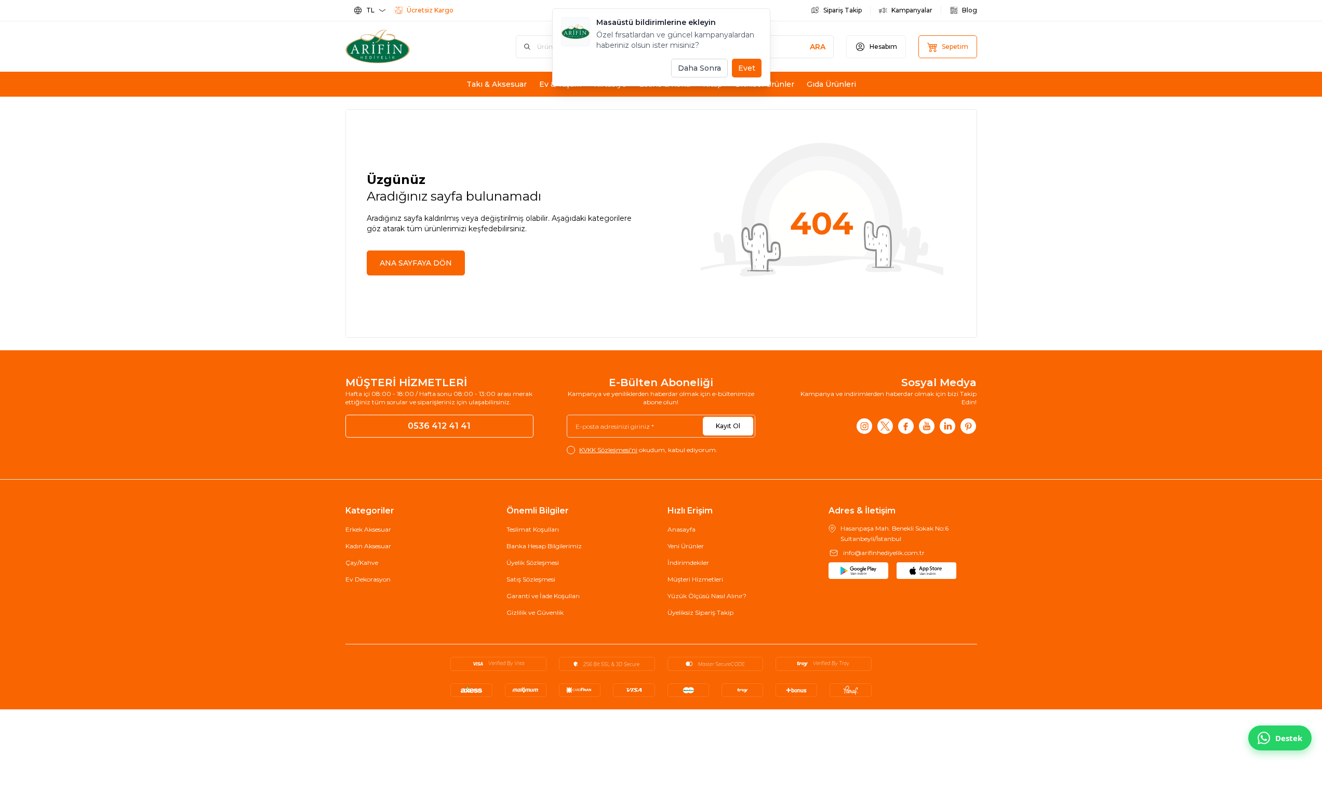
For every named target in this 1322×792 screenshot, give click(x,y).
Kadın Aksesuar (368, 546)
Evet (746, 68)
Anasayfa (681, 529)
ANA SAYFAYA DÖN (416, 263)
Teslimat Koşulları (532, 529)
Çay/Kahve (361, 562)
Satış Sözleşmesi (530, 579)
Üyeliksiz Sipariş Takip (700, 612)
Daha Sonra (699, 68)
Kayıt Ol (728, 426)
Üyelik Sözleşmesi (532, 562)
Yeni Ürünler (685, 546)
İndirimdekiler (688, 562)
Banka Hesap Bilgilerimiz (544, 546)
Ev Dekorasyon (368, 579)
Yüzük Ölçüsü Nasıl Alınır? (706, 596)
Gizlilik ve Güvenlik (535, 612)
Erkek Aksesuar (368, 529)
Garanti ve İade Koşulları (543, 596)
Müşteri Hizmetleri (695, 579)
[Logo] (407, 46)
